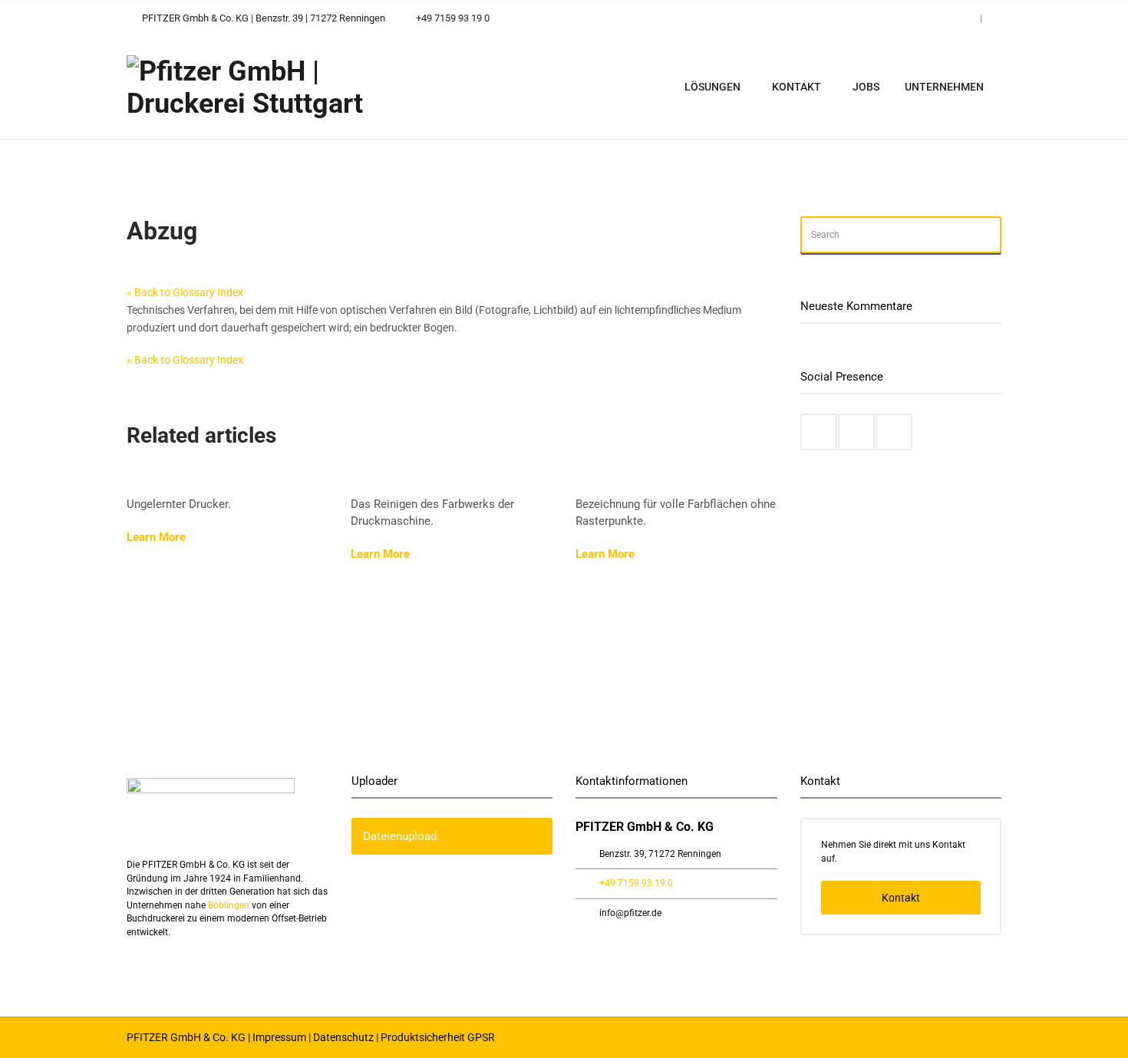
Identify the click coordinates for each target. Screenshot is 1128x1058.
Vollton (598, 479)
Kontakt (796, 87)
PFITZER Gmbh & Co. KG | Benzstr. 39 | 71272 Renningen (262, 18)
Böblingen (228, 905)
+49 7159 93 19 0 (453, 18)
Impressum (279, 1037)
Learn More (158, 537)
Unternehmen (944, 87)
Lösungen (712, 87)
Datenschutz (343, 1037)
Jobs (866, 87)
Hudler (148, 479)
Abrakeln (379, 479)
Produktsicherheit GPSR (438, 1037)
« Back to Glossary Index (185, 292)
